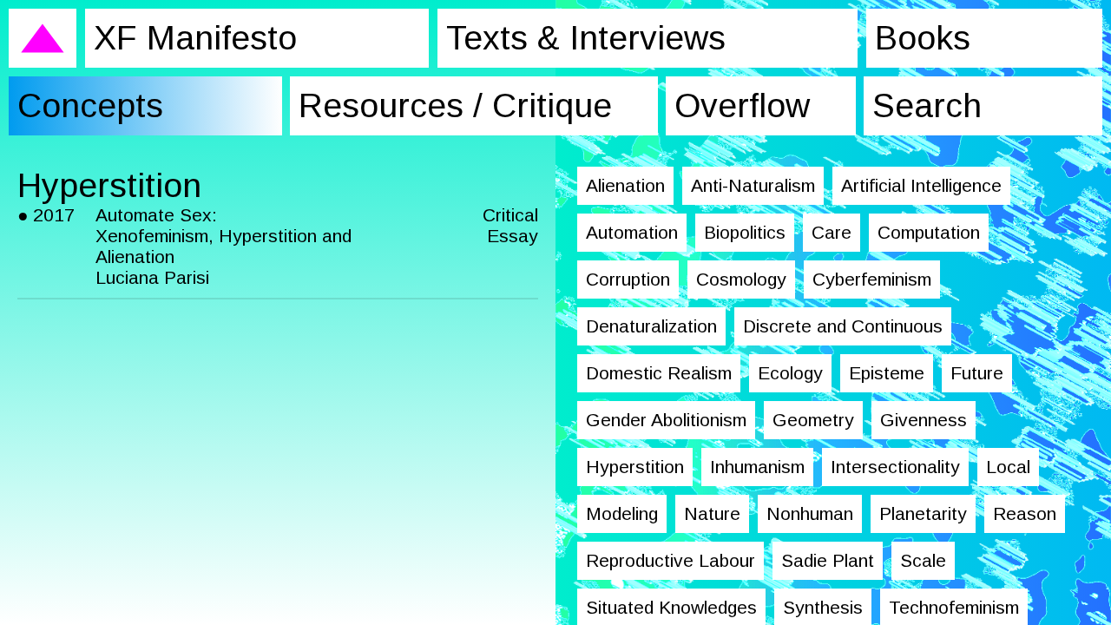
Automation (632, 232)
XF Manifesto (195, 37)
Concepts (90, 105)
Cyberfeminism (871, 279)
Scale (923, 560)
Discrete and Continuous (843, 326)
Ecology (790, 373)
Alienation (625, 185)
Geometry (813, 420)
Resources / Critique (455, 105)
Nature (712, 513)
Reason (1024, 513)
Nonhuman (809, 513)
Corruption (628, 279)
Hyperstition (635, 467)
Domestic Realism (659, 373)
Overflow (742, 105)
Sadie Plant (827, 560)
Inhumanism (757, 467)
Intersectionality (895, 467)
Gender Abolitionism (666, 420)
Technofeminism (954, 607)
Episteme (886, 373)
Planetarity (923, 513)
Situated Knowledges (671, 607)
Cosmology (741, 279)
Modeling (622, 513)
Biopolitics (745, 232)
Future (976, 373)
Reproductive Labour (670, 560)
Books (922, 37)
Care (831, 232)
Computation (929, 232)
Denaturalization (651, 326)
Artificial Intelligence (921, 185)
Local (1008, 467)
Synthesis (823, 607)
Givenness (923, 420)
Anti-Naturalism (753, 185)
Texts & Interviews (586, 37)
